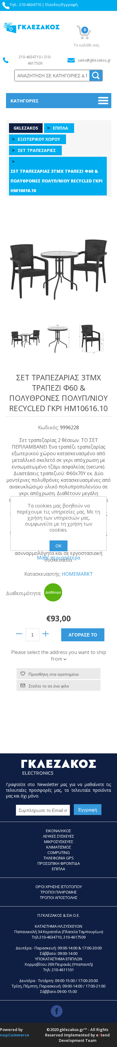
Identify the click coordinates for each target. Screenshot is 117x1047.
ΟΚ (59, 545)
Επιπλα (58, 868)
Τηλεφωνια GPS (59, 858)
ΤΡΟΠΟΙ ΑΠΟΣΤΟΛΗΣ (58, 897)
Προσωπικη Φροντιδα (59, 863)
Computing (58, 852)
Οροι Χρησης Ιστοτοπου (58, 886)
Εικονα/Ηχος (58, 830)
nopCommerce (14, 1035)
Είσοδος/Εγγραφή (61, 4)
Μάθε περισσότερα (58, 557)
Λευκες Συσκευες (58, 836)
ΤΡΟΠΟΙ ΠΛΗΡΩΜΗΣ (58, 892)
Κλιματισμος (58, 847)
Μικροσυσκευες (58, 841)
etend (103, 1035)
